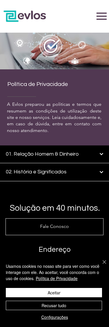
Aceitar (54, 293)
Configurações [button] (54, 317)
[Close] (101, 265)
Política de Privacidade (57, 278)
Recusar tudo (54, 305)
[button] (55, 226)
